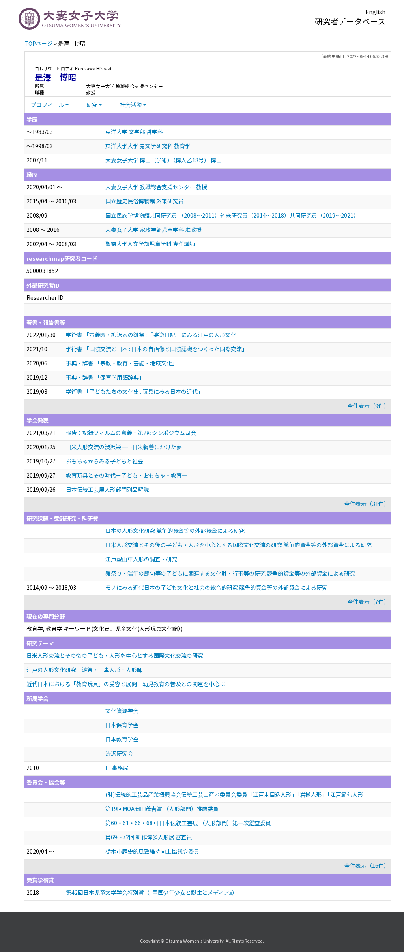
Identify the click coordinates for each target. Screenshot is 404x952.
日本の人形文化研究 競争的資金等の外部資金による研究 (175, 530)
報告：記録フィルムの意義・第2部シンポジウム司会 (131, 432)
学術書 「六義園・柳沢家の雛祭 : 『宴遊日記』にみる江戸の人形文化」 (154, 335)
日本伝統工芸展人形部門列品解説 (107, 489)
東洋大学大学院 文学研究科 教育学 (148, 146)
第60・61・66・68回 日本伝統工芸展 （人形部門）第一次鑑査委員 (188, 823)
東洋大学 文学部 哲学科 (134, 131)
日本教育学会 (121, 739)
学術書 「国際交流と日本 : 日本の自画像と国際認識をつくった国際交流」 (156, 349)
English (375, 12)
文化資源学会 (121, 711)
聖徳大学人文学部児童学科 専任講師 (150, 244)
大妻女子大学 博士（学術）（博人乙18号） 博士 (163, 160)
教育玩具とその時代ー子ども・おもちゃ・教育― (126, 475)
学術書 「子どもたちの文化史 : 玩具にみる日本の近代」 (134, 391)
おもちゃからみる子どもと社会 (104, 461)
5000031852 (42, 271)
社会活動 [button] (131, 105)
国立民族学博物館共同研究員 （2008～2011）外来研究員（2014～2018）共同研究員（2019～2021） (232, 215)
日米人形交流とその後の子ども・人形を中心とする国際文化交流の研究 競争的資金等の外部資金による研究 (238, 545)
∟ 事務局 (117, 767)
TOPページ (38, 43)
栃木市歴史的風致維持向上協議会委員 (152, 851)
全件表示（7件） (368, 602)
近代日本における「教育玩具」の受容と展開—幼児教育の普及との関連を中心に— (128, 684)
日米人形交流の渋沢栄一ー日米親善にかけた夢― (126, 447)
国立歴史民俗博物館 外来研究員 (144, 201)
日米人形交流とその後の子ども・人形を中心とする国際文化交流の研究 (114, 655)
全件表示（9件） (368, 406)
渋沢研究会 (119, 753)
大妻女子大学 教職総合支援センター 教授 (156, 187)
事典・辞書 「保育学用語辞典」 (105, 377)
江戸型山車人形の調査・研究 (141, 559)
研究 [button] (91, 105)
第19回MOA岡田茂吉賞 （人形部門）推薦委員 (162, 809)
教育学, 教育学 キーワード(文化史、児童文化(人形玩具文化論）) (104, 628)
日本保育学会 (121, 725)
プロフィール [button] (47, 105)
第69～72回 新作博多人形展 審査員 (148, 837)
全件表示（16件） (366, 865)
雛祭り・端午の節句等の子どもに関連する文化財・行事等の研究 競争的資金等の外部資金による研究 (230, 573)
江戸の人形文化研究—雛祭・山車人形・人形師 (84, 670)
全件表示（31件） (366, 504)
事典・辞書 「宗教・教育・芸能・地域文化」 (122, 363)
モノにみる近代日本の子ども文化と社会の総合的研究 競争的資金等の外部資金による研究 (216, 587)
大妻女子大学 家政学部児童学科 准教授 (153, 229)
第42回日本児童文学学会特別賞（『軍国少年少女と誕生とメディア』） (152, 892)
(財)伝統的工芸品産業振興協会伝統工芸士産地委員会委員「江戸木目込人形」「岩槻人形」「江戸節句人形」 (237, 794)
